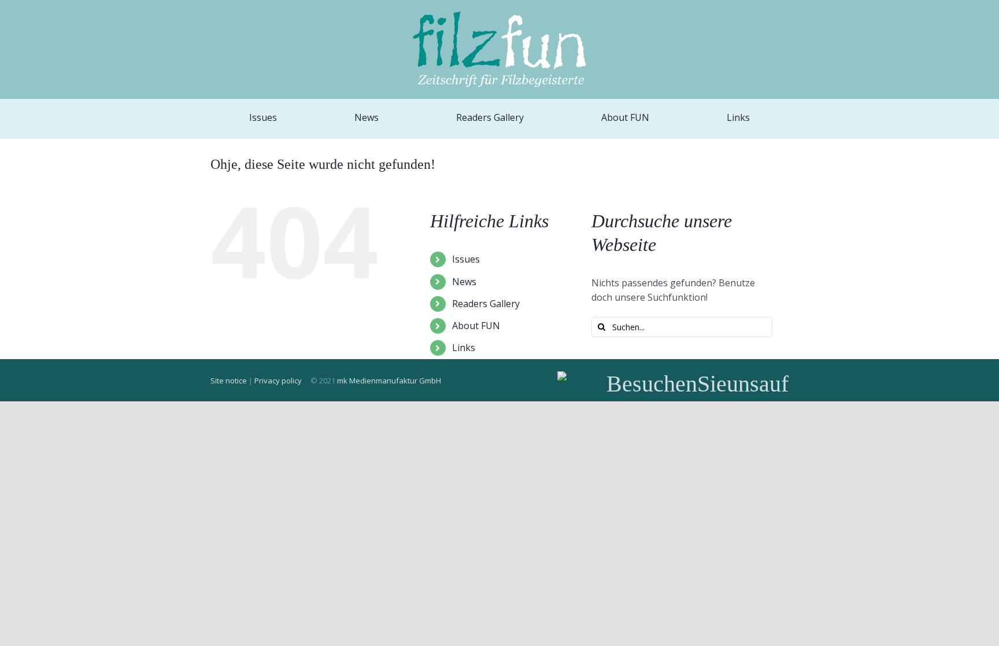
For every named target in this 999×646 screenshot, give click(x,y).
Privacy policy (278, 380)
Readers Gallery (486, 303)
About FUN (476, 325)
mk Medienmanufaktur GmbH (389, 380)
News (464, 281)
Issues (466, 259)
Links (463, 347)
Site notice (228, 380)
